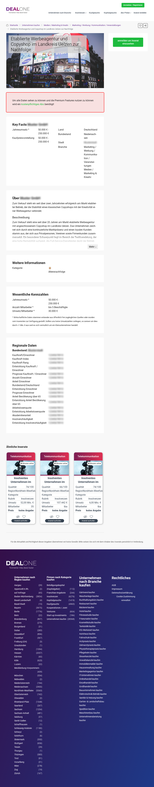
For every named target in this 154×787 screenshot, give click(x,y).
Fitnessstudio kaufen (89, 615)
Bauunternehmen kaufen (90, 690)
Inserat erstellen (140, 13)
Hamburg (18, 649)
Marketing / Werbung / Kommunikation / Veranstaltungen (96, 25)
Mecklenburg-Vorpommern (26, 668)
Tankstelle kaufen (87, 626)
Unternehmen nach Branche (59, 13)
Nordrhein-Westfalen (24, 690)
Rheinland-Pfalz (21, 702)
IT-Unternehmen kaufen (90, 675)
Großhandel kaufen (88, 686)
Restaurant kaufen (88, 603)
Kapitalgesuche (110, 13)
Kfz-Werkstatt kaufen (89, 630)
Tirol (16, 758)
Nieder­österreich (22, 683)
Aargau (17, 585)
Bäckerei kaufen (86, 607)
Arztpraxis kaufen (87, 641)
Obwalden (19, 698)
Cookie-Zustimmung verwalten (125, 598)
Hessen (17, 653)
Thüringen (19, 754)
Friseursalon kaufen (88, 619)
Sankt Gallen (20, 720)
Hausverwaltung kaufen (90, 667)
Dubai (17, 630)
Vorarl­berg (19, 762)
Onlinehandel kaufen (88, 679)
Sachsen (18, 709)
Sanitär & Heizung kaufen (91, 698)
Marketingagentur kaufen (91, 671)
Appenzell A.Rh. (21, 589)
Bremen (18, 623)
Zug (16, 769)
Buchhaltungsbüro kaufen (91, 600)
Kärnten (18, 656)
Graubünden (20, 645)
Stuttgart (18, 743)
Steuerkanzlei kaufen (89, 656)
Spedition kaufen (87, 709)
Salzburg (18, 717)
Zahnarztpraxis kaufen (89, 645)
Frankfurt (18, 638)
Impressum (117, 589)
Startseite (14, 25)
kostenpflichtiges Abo (32, 104)
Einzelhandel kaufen (88, 682)
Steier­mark (19, 739)
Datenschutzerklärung (122, 592)
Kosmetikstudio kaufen (90, 622)
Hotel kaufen (85, 611)
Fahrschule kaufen (88, 637)
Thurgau (18, 751)
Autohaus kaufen (87, 634)
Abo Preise (125, 13)
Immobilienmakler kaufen (91, 664)
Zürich (17, 773)
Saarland (18, 705)
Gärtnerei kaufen (87, 592)
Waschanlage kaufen (89, 596)
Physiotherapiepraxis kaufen (92, 649)
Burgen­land (19, 626)
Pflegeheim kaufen (88, 652)
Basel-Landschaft (22, 600)
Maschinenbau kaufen (89, 713)
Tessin (17, 747)
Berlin (17, 611)
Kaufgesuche (94, 13)
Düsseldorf (19, 634)
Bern (16, 615)
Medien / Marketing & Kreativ (56, 25)
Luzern (17, 664)
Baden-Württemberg (23, 596)
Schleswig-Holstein (23, 728)
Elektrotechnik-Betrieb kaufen (93, 694)
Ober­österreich (21, 694)
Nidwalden (19, 679)
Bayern (17, 608)
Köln (16, 660)
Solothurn (18, 735)
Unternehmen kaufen (31, 25)
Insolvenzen (80, 13)
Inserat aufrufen (20, 521)
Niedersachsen (21, 687)
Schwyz (18, 732)
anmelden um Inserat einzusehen (128, 42)
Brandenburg (20, 619)
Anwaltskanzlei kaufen (89, 660)
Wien (16, 766)
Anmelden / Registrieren (133, 5)
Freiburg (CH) (20, 641)
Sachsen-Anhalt (21, 713)
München (18, 675)
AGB (114, 585)
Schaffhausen (20, 724)
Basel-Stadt (19, 604)
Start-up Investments (56, 615)
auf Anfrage (19, 592)
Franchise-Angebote (56, 592)
